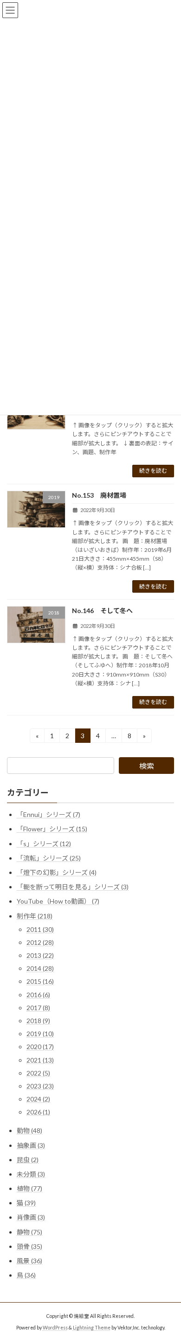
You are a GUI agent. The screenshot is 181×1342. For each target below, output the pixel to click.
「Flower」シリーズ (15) (52, 829)
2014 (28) (40, 968)
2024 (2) (38, 1099)
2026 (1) (38, 1112)
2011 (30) (40, 929)
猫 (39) (26, 1203)
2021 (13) (40, 1060)
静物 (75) (29, 1232)
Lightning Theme (91, 1327)
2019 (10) (40, 1034)
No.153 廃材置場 (99, 495)
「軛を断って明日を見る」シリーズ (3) (73, 887)
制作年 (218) (34, 915)
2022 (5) (38, 1073)
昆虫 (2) (28, 1160)
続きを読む (153, 470)
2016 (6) (38, 995)
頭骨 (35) (29, 1246)
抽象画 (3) (31, 1145)
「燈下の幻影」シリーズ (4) (57, 872)
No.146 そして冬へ (102, 610)
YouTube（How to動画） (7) (58, 901)
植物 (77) (29, 1188)
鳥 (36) (26, 1275)
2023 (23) (40, 1086)
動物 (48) (29, 1130)
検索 (146, 765)
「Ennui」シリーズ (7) (48, 814)
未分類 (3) (31, 1174)
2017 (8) (38, 1008)
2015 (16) (40, 981)
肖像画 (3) (31, 1217)
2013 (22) (40, 955)
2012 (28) (40, 942)
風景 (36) (29, 1261)
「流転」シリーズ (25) (49, 858)
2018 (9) (38, 1021)
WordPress (55, 1327)
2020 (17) (40, 1047)
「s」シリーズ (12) (44, 844)
